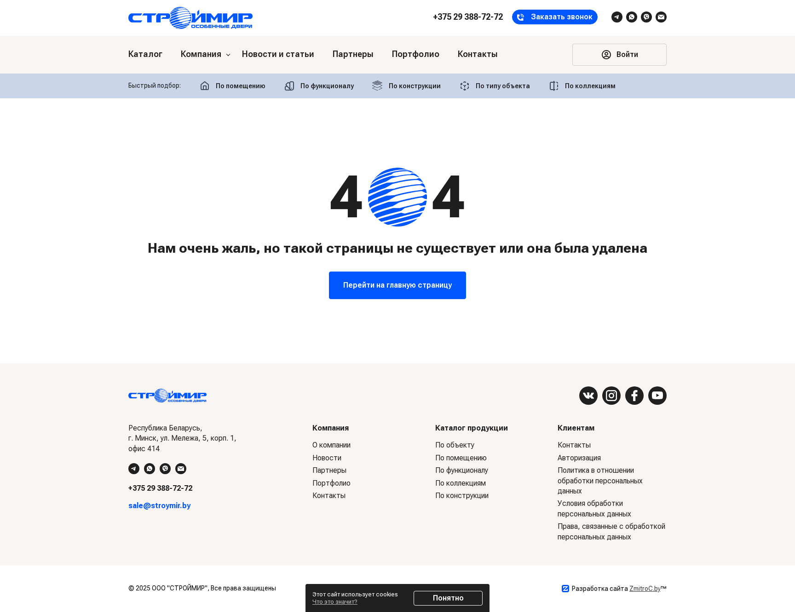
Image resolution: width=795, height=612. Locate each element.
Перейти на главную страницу (397, 285)
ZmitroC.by (645, 588)
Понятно (448, 598)
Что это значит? (334, 601)
